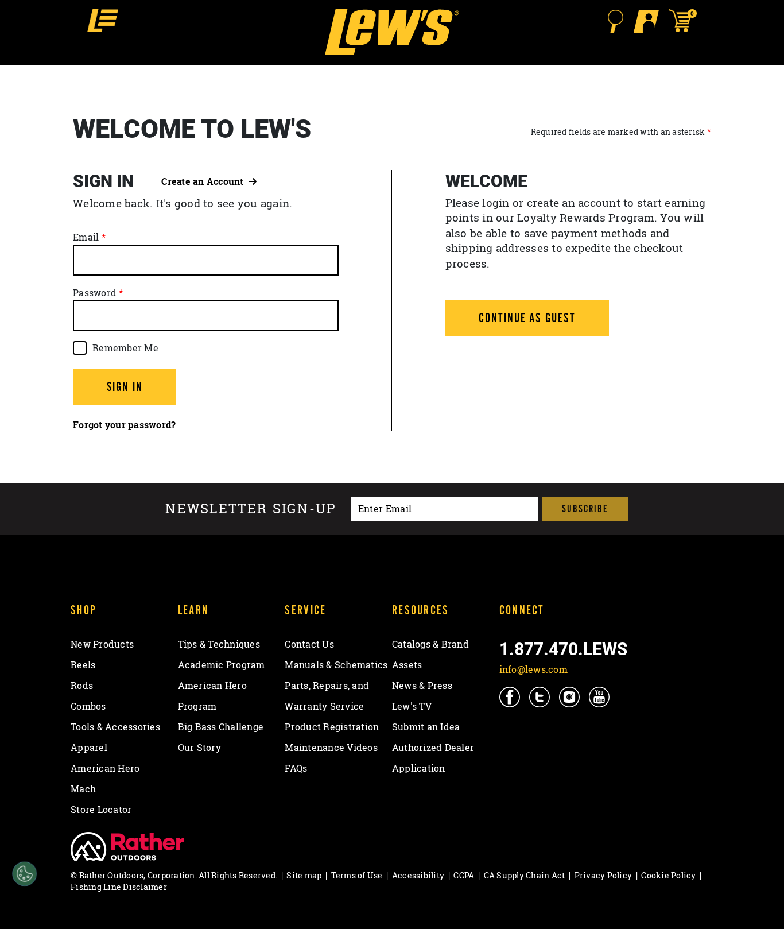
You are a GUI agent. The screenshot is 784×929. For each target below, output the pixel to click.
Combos (88, 706)
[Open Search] (615, 21)
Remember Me (125, 348)
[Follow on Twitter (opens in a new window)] (540, 696)
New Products (102, 644)
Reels (83, 665)
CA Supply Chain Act (524, 875)
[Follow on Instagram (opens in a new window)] (570, 696)
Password (95, 292)
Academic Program (221, 665)
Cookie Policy (668, 875)
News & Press (422, 685)
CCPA (463, 875)
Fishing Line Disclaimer (119, 886)
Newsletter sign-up (250, 509)
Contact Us (309, 644)
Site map (303, 875)
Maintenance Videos (331, 747)
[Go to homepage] (392, 32)
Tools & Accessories (115, 727)
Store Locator (101, 809)
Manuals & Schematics (336, 665)
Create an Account (205, 181)
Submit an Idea (426, 727)
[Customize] (24, 874)
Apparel (89, 747)
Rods (82, 685)
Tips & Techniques (219, 644)
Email (86, 237)
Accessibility (418, 875)
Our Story (199, 747)
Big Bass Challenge (221, 727)
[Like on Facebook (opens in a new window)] (510, 696)
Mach (83, 789)
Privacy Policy (603, 875)
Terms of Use (357, 875)
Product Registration (332, 727)
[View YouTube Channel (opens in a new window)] (600, 696)
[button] (102, 20)
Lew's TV (412, 706)
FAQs (296, 768)
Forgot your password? (124, 425)
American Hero (105, 768)
